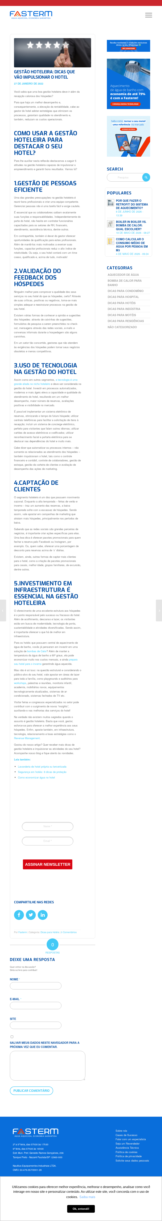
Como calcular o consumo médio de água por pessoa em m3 (132, 244)
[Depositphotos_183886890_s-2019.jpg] (52, 52)
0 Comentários (69, 932)
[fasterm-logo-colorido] (34, 15)
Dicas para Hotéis (49, 932)
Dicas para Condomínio (126, 291)
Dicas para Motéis (122, 315)
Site (13, 1019)
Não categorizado (122, 327)
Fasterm (22, 932)
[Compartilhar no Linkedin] (43, 915)
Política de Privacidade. (57, 853)
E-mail (15, 999)
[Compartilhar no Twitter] (31, 915)
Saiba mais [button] (87, 1197)
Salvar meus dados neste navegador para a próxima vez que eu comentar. (44, 1045)
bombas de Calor (37, 651)
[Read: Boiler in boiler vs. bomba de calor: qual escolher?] (110, 223)
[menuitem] (146, 15)
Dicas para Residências (126, 321)
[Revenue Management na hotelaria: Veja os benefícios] (3, 610)
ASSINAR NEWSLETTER (47, 864)
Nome (15, 979)
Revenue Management (27, 738)
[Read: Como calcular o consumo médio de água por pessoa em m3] (110, 241)
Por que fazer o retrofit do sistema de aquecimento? (132, 204)
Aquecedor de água (123, 275)
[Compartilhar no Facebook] (19, 915)
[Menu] (146, 15)
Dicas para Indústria (124, 309)
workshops (20, 683)
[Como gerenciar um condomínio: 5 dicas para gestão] (159, 610)
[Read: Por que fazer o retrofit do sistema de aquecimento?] (110, 202)
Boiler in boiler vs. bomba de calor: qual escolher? (131, 225)
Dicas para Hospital (123, 297)
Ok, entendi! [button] (81, 1208)
